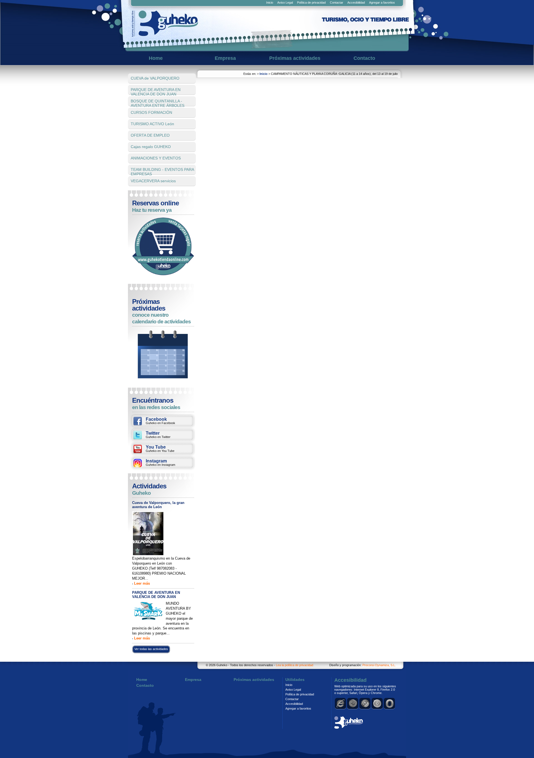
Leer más (142, 583)
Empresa (225, 58)
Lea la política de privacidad (294, 665)
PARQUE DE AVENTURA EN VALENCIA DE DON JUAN (156, 594)
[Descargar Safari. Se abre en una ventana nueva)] (377, 703)
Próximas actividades (294, 58)
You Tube (160, 448)
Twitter (158, 435)
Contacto (364, 58)
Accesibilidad (356, 2)
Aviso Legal (285, 2)
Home (156, 58)
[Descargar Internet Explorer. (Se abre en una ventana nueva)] (340, 703)
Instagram (160, 462)
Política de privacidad (311, 2)
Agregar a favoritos (382, 2)
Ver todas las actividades (151, 649)
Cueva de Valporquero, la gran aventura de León (158, 505)
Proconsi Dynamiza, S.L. (379, 665)
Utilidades (295, 679)
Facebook (160, 421)
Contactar (336, 2)
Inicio (269, 2)
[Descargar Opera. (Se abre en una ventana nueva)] (389, 703)
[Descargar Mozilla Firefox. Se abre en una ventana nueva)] (352, 703)
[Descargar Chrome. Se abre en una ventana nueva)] (365, 703)
